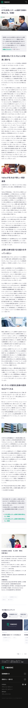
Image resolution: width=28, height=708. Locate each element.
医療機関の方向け (13, 615)
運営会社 (4, 691)
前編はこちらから (7, 49)
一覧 (18, 654)
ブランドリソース (6, 694)
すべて (4, 615)
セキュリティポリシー (7, 689)
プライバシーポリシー (7, 686)
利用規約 (4, 684)
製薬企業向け (23, 615)
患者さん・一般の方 (7, 679)
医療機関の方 (6, 674)
